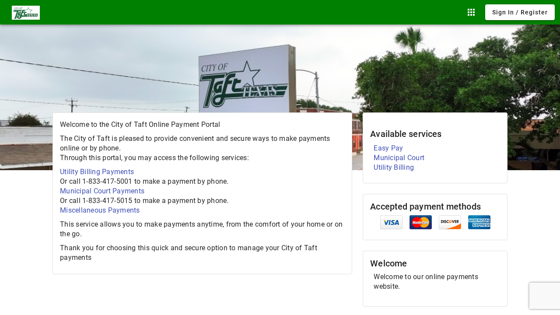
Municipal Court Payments (102, 191)
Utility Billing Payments (97, 172)
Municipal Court (399, 158)
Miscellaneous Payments (100, 210)
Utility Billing (394, 167)
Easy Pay (388, 148)
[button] (471, 12)
